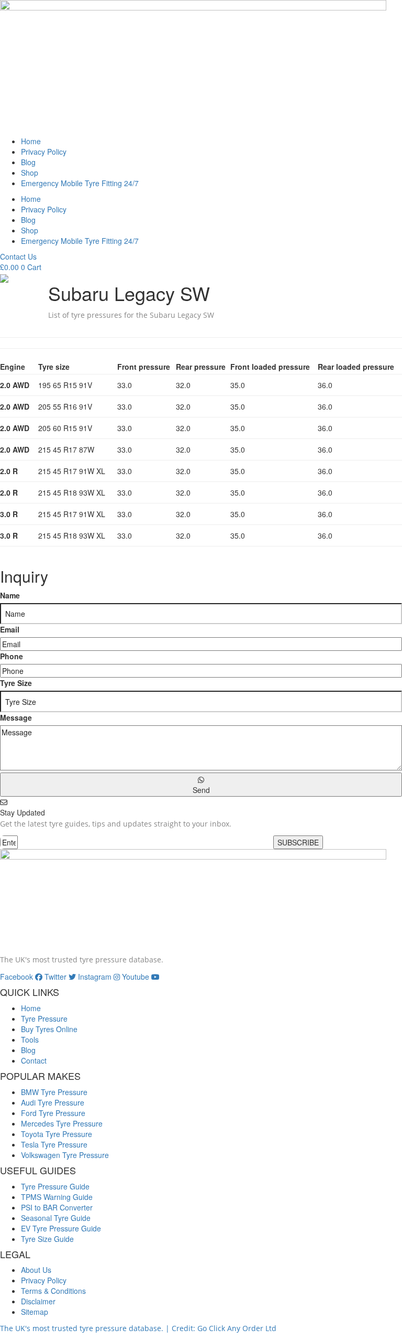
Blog (28, 162)
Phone (11, 656)
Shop (29, 172)
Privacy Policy (43, 151)
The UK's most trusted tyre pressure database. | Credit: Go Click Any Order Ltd (138, 1328)
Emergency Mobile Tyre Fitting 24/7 (80, 183)
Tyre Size (16, 683)
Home (31, 141)
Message (16, 717)
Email (9, 629)
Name (10, 595)
